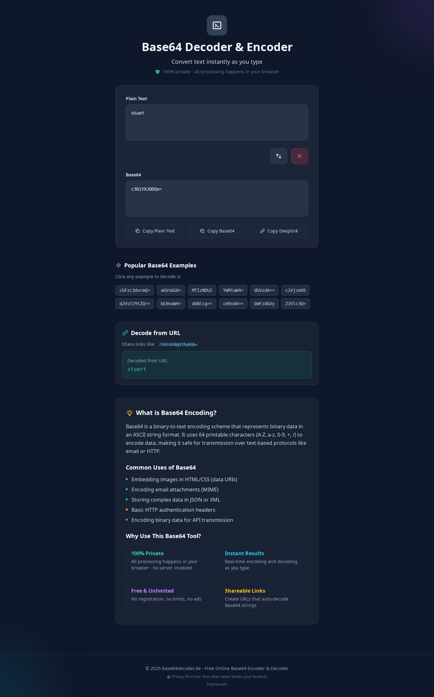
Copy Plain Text (159, 231)
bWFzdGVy (264, 303)
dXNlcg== (202, 303)
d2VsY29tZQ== (134, 303)
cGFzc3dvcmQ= (134, 290)
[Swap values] (278, 156)
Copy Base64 (220, 231)
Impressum (217, 684)
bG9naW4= (171, 303)
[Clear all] (299, 156)
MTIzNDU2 (202, 290)
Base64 (133, 175)
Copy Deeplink (283, 231)
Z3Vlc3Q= (295, 303)
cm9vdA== (233, 303)
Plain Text (136, 98)
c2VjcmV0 (295, 290)
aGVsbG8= (171, 290)
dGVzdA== (264, 290)
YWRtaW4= (233, 290)
